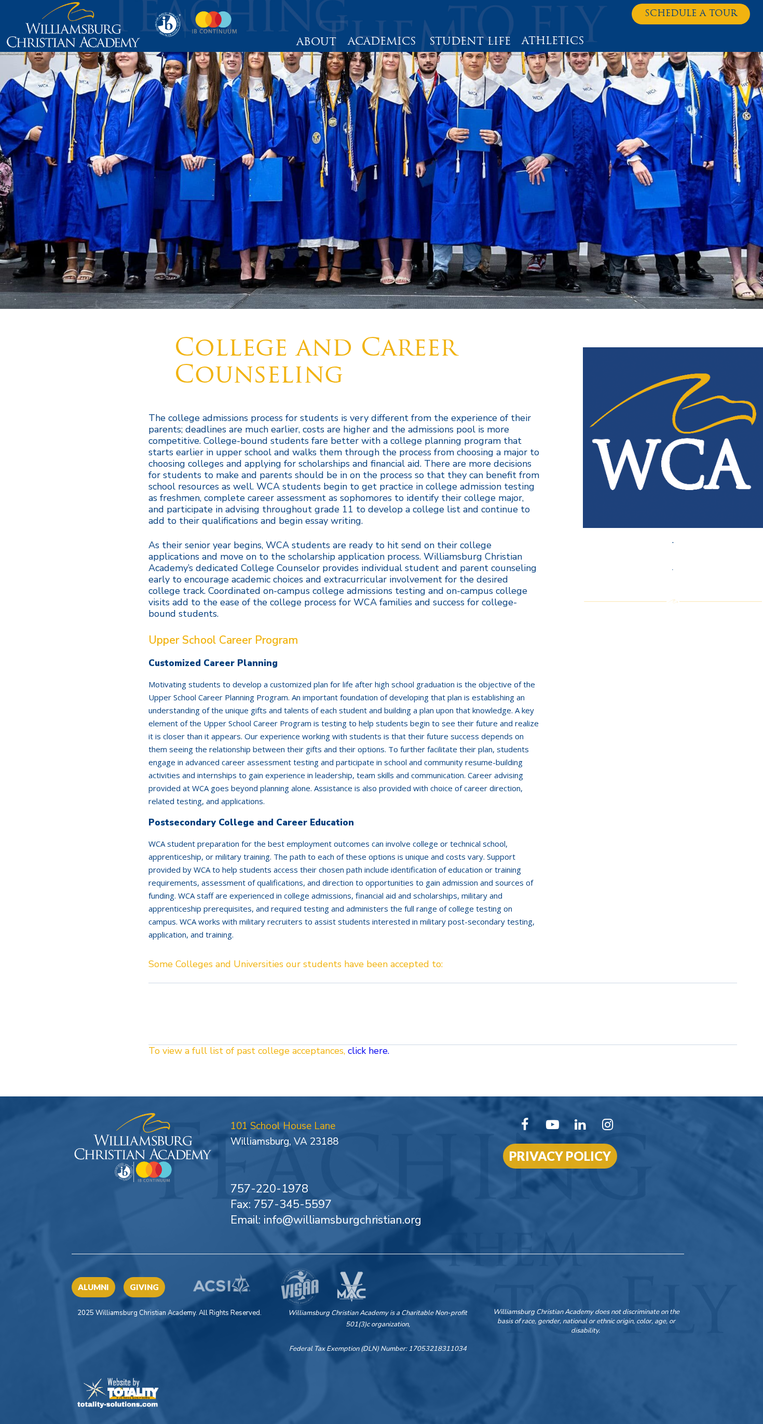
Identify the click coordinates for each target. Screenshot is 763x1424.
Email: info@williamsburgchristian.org (325, 1220)
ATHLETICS (553, 41)
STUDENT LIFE (470, 42)
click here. (367, 1051)
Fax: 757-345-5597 (281, 1204)
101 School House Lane (282, 1126)
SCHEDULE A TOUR (691, 13)
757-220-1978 (269, 1189)
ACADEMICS (382, 42)
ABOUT (316, 42)
